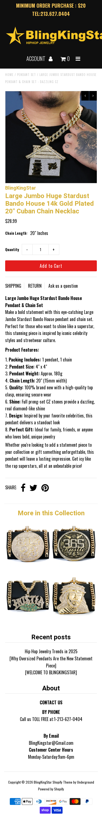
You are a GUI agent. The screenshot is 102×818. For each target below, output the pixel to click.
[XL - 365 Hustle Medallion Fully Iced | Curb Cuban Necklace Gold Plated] (74, 564)
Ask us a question (63, 286)
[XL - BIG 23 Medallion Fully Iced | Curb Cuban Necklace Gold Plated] (28, 564)
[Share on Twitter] (33, 488)
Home (9, 74)
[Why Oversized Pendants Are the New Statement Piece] (51, 662)
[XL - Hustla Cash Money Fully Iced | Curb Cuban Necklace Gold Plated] (28, 616)
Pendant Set (26, 74)
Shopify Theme (62, 782)
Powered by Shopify (51, 789)
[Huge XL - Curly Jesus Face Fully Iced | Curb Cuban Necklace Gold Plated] (74, 616)
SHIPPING (13, 286)
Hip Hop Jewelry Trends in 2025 (51, 651)
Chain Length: (16, 233)
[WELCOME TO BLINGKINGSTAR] (51, 672)
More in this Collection (51, 513)
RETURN (35, 286)
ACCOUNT (36, 58)
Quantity (12, 249)
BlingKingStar (43, 782)
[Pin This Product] (45, 488)
